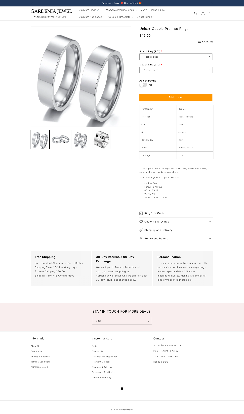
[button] (90, 9)
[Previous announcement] (32, 3)
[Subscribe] (148, 321)
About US (35, 346)
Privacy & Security (40, 356)
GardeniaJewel (126, 410)
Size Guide (97, 351)
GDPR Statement (39, 367)
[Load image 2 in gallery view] (60, 139)
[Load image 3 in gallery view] (81, 139)
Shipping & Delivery (102, 367)
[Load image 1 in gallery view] (40, 139)
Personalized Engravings (104, 356)
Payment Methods (101, 361)
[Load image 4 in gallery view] (101, 139)
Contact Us (36, 351)
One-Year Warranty (101, 377)
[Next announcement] (212, 3)
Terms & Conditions (40, 361)
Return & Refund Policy (104, 372)
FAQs (94, 346)
